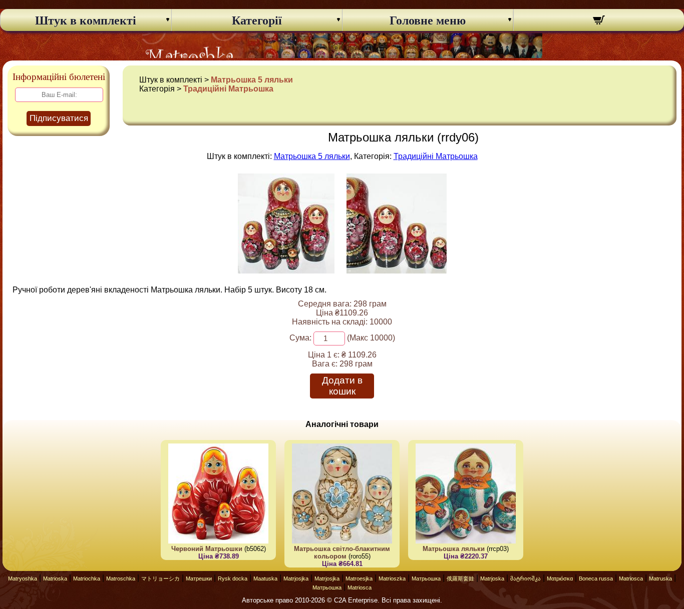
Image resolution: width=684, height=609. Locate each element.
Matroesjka (359, 579)
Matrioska (55, 579)
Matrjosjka (295, 579)
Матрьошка (426, 579)
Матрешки (199, 579)
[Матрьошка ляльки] (286, 270)
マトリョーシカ (160, 579)
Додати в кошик (342, 385)
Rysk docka (232, 579)
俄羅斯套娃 (460, 579)
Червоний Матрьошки (206, 548)
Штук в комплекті (85, 20)
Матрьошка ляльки (454, 548)
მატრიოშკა (525, 579)
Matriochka (86, 579)
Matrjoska (492, 579)
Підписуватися (59, 118)
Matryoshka (22, 579)
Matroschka (120, 579)
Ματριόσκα (560, 579)
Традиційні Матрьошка (228, 88)
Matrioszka (392, 579)
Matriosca (631, 579)
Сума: (300, 338)
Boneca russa (596, 579)
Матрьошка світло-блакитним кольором (342, 552)
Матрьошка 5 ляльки (252, 80)
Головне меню (428, 20)
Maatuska (265, 579)
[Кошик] (599, 21)
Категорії (257, 20)
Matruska (660, 579)
